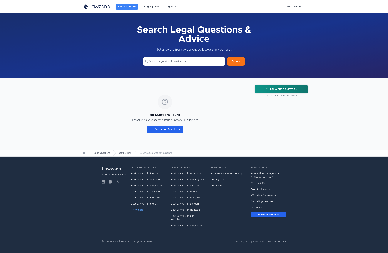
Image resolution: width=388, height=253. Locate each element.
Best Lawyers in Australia (145, 179)
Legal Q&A (171, 6)
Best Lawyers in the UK (144, 204)
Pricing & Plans (259, 183)
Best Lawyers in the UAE (145, 198)
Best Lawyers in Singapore (146, 185)
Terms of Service (276, 241)
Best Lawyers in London (185, 204)
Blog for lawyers (260, 189)
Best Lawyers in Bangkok (185, 198)
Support (259, 241)
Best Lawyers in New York (186, 173)
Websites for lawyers (263, 195)
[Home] (83, 153)
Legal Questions (102, 153)
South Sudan (125, 153)
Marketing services (262, 201)
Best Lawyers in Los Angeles (187, 179)
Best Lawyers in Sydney (185, 185)
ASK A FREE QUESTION (283, 89)
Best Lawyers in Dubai (184, 191)
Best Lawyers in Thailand (145, 191)
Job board (257, 207)
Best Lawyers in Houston (185, 210)
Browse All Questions (167, 129)
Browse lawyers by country (227, 173)
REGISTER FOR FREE (268, 214)
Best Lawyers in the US (144, 173)
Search (236, 61)
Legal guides (151, 6)
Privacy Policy (244, 241)
